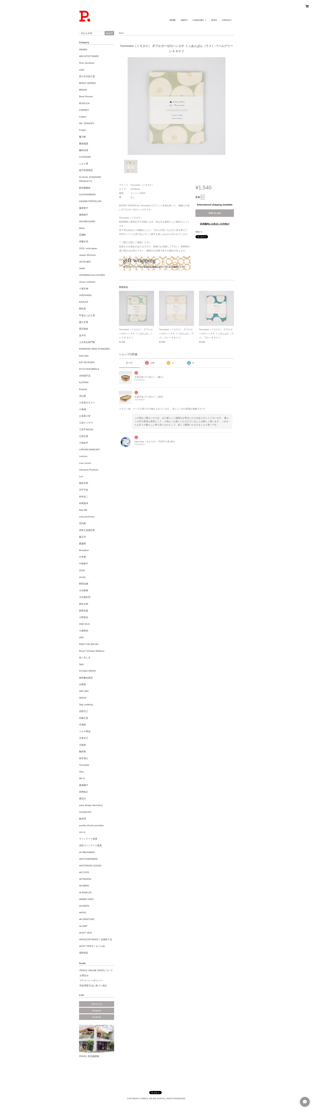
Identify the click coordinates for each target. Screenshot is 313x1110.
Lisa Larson (85, 463)
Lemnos (83, 456)
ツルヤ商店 (84, 731)
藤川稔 (82, 136)
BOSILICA (84, 103)
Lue (81, 476)
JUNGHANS (85, 295)
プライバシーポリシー (91, 980)
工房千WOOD (86, 429)
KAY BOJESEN (86, 362)
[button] (199, 19)
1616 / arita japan (88, 248)
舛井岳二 (83, 496)
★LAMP (83, 926)
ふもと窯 (83, 163)
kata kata (84, 355)
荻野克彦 (83, 610)
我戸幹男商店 (86, 170)
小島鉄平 (83, 443)
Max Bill (83, 510)
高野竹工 (83, 711)
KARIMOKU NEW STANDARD (94, 349)
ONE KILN (84, 624)
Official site (96, 1004)
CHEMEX (84, 110)
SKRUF (83, 697)
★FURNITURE (86, 919)
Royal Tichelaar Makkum (91, 651)
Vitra (81, 771)
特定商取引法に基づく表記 (93, 985)
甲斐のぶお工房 (87, 315)
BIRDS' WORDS (87, 83)
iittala (81, 228)
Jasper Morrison (87, 255)
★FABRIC (84, 885)
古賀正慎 (83, 436)
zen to (82, 832)
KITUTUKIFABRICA (89, 369)
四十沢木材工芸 (87, 76)
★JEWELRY (85, 892)
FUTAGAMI (85, 157)
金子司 (82, 335)
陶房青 (82, 751)
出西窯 (82, 684)
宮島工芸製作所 (87, 530)
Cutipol (82, 116)
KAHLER (83, 302)
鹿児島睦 (83, 328)
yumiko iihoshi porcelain (91, 825)
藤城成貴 (83, 143)
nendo (82, 577)
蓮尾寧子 (83, 208)
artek (81, 69)
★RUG (82, 912)
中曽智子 (83, 563)
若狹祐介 (83, 792)
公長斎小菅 (84, 416)
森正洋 (82, 537)
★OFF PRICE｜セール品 (92, 946)
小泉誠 (82, 409)
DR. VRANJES (86, 123)
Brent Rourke (86, 96)
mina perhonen (87, 516)
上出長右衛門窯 (87, 342)
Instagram (96, 1010)
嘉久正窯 (83, 322)
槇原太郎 (83, 483)
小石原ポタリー (87, 402)
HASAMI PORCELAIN (90, 201)
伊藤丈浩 (83, 241)
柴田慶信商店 (86, 677)
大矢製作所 (84, 597)
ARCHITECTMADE (89, 56)
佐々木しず (84, 657)
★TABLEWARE (87, 852)
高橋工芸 (83, 718)
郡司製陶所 (84, 188)
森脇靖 (82, 543)
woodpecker (85, 812)
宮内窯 (82, 523)
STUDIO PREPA (87, 671)
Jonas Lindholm (87, 282)
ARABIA (83, 49)
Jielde (82, 268)
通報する (199, 232)
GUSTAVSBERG (87, 194)
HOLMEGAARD (87, 221)
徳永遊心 (83, 758)
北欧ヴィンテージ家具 (90, 845)
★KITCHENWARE (88, 859)
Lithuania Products (88, 469)
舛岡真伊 (83, 503)
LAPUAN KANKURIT (89, 449)
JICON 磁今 (85, 261)
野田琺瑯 (83, 583)
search (109, 33)
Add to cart (215, 213)
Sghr (81, 664)
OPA (81, 637)
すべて (129, 363)
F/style (82, 130)
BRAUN (83, 89)
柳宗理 (82, 818)
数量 (197, 197)
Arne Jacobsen (87, 63)
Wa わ (82, 778)
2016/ (82, 570)
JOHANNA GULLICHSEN (92, 275)
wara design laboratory (91, 805)
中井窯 (82, 557)
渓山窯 (82, 396)
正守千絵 (83, 489)
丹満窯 (82, 724)
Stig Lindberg (86, 704)
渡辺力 (82, 798)
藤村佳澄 (83, 150)
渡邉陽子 (83, 785)
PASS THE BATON (88, 644)
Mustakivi (84, 550)
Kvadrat (83, 389)
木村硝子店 (84, 375)
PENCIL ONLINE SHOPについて (96, 970)
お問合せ (84, 975)
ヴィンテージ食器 (88, 838)
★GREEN (84, 906)
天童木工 (83, 738)
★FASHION (85, 879)
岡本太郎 (83, 604)
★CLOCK (84, 872)
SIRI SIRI (84, 691)
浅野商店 (83, 952)
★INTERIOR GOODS (90, 865)
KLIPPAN (83, 382)
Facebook (96, 1017)
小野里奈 (83, 617)
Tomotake (84, 765)
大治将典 (83, 590)
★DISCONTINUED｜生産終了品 (95, 939)
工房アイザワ (86, 422)
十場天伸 (83, 288)
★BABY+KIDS (86, 899)
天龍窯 (82, 745)
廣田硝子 (83, 214)
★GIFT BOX (85, 932)
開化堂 (82, 308)
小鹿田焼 (83, 630)
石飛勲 (82, 234)
